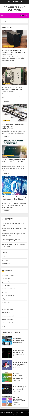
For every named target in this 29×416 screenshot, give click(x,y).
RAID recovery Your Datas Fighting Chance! (13, 125)
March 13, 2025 (11, 91)
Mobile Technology (7, 309)
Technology (5, 326)
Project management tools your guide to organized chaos (20, 364)
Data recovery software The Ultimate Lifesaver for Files (13, 161)
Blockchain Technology (8, 275)
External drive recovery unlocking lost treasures (12, 88)
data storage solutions (8, 46)
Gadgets (4, 299)
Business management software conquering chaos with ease (20, 376)
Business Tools (6, 278)
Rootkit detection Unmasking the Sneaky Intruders (18, 352)
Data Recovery (7, 83)
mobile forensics (7, 192)
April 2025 (5, 257)
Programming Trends (8, 316)
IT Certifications (6, 302)
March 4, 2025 (11, 201)
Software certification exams (10, 323)
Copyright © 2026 (5, 412)
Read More (6, 64)
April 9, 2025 (17, 380)
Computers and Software (14, 9)
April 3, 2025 (17, 404)
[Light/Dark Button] (22, 15)
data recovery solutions (9, 155)
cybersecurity (6, 282)
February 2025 (6, 263)
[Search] (26, 15)
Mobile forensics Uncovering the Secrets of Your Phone (14, 198)
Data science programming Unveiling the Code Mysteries (19, 400)
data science (5, 292)
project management (8, 319)
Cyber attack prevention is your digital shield (19, 340)
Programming (6, 312)
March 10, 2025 (11, 128)
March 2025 (5, 260)
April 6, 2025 (17, 391)
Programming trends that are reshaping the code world (20, 388)
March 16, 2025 (11, 54)
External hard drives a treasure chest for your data (13, 51)
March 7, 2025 (11, 164)
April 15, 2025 (17, 355)
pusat (4, 54)
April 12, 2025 (17, 367)
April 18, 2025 (17, 344)
